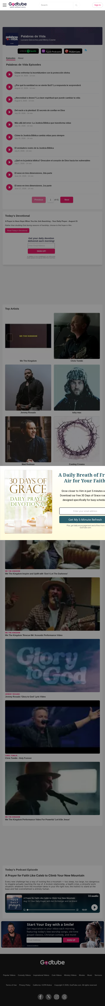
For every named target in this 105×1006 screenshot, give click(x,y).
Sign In (97, 5)
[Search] (76, 5)
